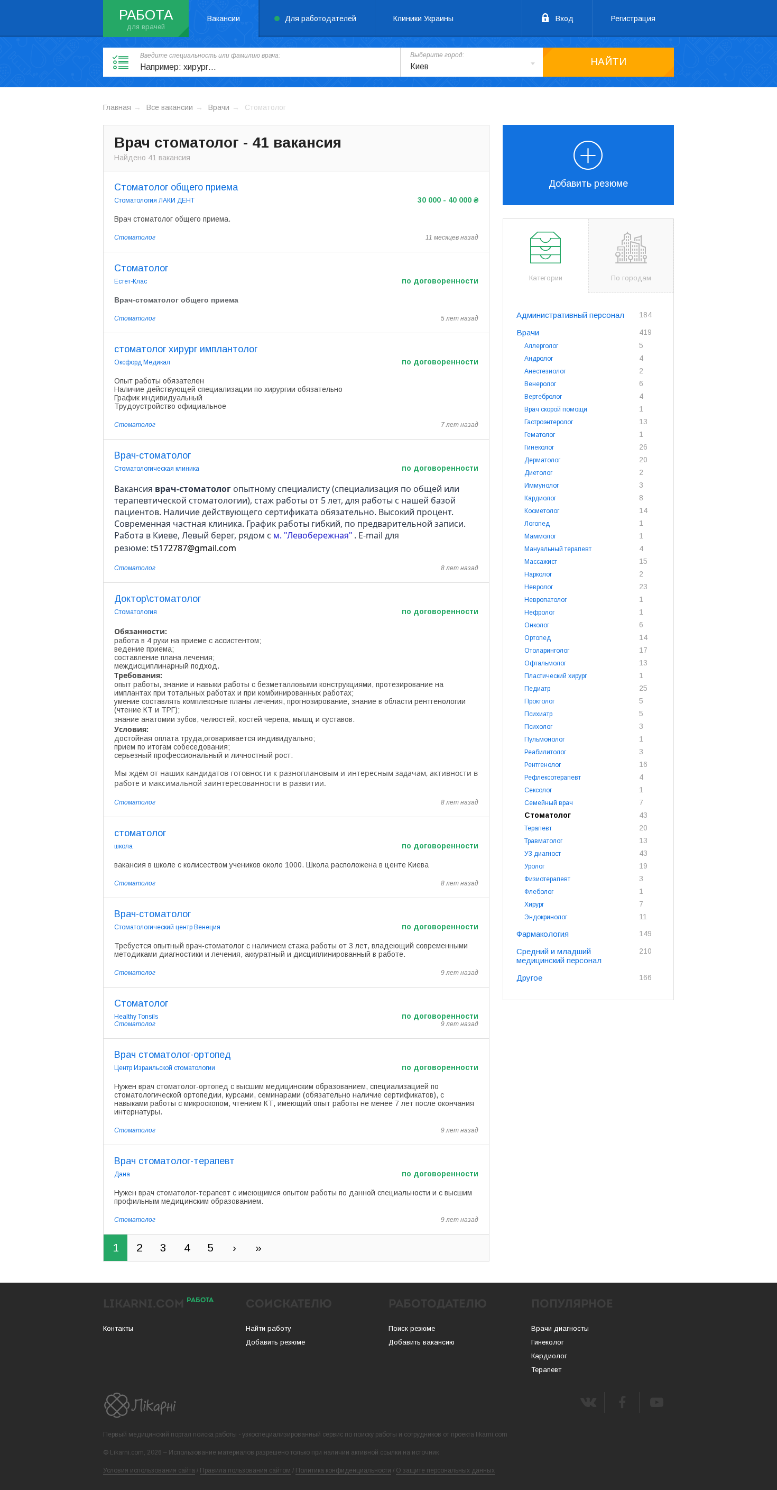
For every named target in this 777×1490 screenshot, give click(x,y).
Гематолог (539, 434)
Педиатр (537, 688)
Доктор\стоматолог (157, 598)
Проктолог (539, 701)
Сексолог (538, 790)
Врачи (218, 107)
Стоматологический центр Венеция (167, 927)
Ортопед (537, 638)
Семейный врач (548, 803)
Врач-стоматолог (152, 455)
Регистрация (633, 18)
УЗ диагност (542, 853)
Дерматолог (542, 460)
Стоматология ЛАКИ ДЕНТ (154, 200)
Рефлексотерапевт (552, 777)
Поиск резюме (411, 1328)
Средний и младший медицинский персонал (559, 956)
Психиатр (538, 714)
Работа (146, 15)
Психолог (538, 726)
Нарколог (538, 574)
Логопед (537, 523)
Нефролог (539, 612)
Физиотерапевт (547, 879)
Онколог (536, 625)
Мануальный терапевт (557, 549)
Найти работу (268, 1328)
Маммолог (540, 536)
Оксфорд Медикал (142, 362)
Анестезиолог (545, 371)
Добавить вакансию (421, 1342)
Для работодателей (320, 18)
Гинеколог (539, 447)
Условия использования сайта (149, 1470)
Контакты (118, 1328)
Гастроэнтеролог (548, 422)
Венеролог (540, 384)
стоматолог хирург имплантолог (185, 349)
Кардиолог (540, 498)
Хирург (534, 904)
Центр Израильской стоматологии (164, 1068)
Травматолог (543, 841)
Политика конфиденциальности (343, 1470)
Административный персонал (570, 314)
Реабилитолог (545, 752)
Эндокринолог (545, 917)
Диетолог (538, 473)
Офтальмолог (545, 663)
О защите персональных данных (445, 1470)
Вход (565, 18)
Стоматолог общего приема (176, 187)
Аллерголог (541, 346)
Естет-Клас (130, 281)
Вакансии (223, 18)
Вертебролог (543, 396)
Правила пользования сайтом (245, 1470)
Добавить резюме (588, 183)
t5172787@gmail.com (193, 548)
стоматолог (140, 833)
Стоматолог (134, 237)
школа (123, 846)
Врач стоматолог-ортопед (172, 1054)
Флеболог (538, 891)
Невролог (538, 587)
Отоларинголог (546, 650)
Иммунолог (541, 485)
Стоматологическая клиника (156, 468)
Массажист (540, 561)
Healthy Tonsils (136, 1016)
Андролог (538, 358)
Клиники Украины (423, 18)
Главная (117, 107)
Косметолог (541, 511)
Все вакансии (169, 107)
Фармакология (542, 933)
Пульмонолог (544, 739)
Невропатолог (545, 600)
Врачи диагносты (560, 1328)
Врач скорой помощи (555, 409)
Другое (529, 977)
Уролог (534, 866)
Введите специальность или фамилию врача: (210, 55)
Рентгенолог (542, 765)
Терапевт (538, 828)
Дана (122, 1174)
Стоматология (135, 612)
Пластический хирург (555, 676)
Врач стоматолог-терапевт (174, 1161)
